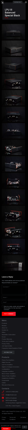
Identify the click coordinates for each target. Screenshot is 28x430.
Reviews (4, 325)
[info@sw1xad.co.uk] (4, 395)
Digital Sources (6, 362)
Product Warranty (7, 339)
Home (6, 17)
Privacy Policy (6, 343)
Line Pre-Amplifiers (7, 364)
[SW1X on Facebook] (4, 398)
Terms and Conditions (8, 341)
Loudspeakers (6, 369)
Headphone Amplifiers (8, 378)
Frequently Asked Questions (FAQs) (12, 348)
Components (5, 380)
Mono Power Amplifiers (8, 373)
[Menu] (26, 2)
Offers (3, 332)
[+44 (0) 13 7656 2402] (4, 392)
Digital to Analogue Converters (10, 367)
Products (4, 323)
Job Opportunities (7, 346)
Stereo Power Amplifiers (9, 376)
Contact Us (5, 330)
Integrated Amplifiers (8, 371)
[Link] (2, 2)
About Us (4, 328)
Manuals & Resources (8, 385)
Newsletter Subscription (8, 334)
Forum (4, 337)
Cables (4, 382)
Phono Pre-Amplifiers (8, 360)
